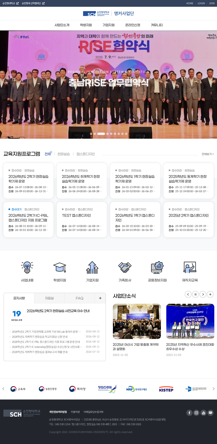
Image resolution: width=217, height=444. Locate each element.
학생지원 (86, 25)
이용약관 (75, 412)
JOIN (211, 3)
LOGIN (201, 3)
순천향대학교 (9, 3)
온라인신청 (132, 25)
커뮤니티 (157, 25)
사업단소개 (61, 25)
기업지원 (108, 25)
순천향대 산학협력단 (31, 3)
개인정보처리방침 (58, 412)
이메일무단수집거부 (93, 412)
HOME (189, 3)
